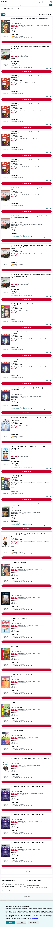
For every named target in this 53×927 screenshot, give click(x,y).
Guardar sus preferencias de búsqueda (37, 887)
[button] (48, 39)
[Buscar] (50, 5)
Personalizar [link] (33, 922)
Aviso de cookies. (36, 916)
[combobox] (28, 5)
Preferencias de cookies (45, 915)
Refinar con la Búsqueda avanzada (11, 11)
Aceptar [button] (10, 922)
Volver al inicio (26, 896)
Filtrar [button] (3, 14)
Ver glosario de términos (33, 885)
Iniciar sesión (45, 2)
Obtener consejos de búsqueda (35, 883)
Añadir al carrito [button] (26, 42)
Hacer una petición (7, 890)
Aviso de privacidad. (33, 918)
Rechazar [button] (21, 922)
